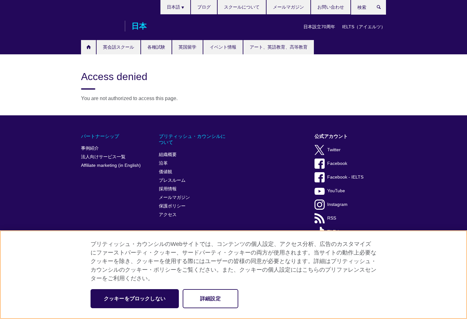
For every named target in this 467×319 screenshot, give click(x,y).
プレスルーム (172, 180)
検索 (382, 8)
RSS (331, 218)
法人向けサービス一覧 (103, 156)
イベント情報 (223, 47)
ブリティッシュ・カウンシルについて (192, 139)
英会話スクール (118, 47)
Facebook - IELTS (345, 177)
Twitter (334, 149)
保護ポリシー (172, 206)
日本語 (174, 7)
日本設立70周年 (319, 26)
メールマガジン (288, 7)
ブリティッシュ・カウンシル (99, 26)
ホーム (88, 47)
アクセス (168, 214)
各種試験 (156, 47)
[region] (233, 274)
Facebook (337, 163)
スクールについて (242, 7)
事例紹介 (90, 148)
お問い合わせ (330, 7)
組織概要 (168, 154)
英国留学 (187, 47)
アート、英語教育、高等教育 (279, 47)
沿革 (163, 163)
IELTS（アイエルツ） (363, 26)
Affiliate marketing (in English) (111, 165)
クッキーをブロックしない (135, 298)
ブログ (204, 7)
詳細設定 (210, 298)
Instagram (337, 204)
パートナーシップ (100, 136)
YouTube (336, 190)
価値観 (165, 171)
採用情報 (168, 189)
